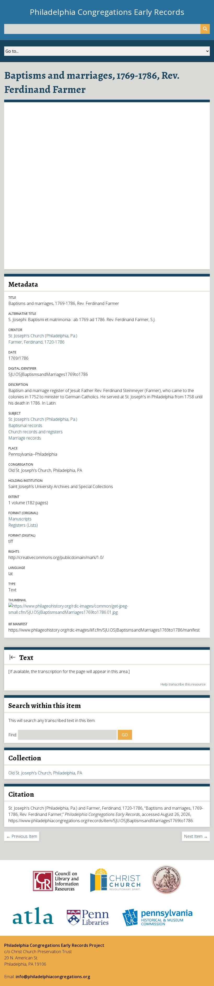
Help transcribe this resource (183, 684)
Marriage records (24, 438)
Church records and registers (35, 432)
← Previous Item (21, 836)
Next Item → (196, 836)
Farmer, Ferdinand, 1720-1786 (36, 342)
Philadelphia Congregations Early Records (107, 12)
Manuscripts (20, 519)
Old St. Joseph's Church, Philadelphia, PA (45, 773)
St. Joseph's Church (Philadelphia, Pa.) (42, 336)
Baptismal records (25, 425)
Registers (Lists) (23, 525)
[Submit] (205, 29)
